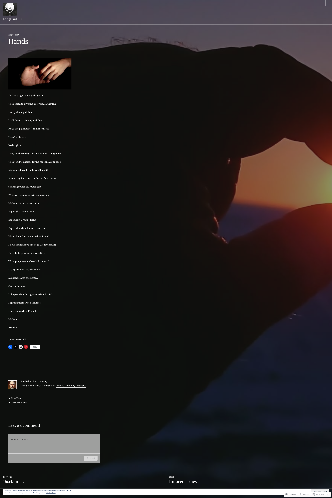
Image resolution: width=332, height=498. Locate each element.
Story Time (16, 398)
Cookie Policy (51, 493)
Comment (91, 458)
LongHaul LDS (13, 19)
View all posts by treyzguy (71, 386)
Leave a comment (19, 402)
